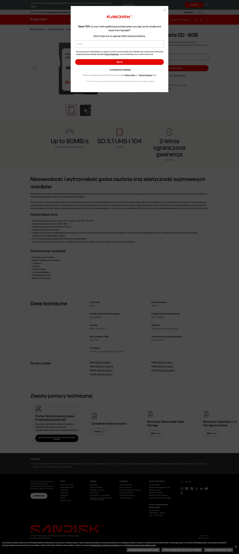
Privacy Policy (130, 75)
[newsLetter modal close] (164, 10)
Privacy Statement (111, 54)
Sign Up (120, 62)
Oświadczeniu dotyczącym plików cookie (140, 545)
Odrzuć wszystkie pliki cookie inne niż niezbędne (182, 550)
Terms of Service (145, 75)
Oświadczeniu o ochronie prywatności (105, 545)
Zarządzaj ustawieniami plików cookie (143, 550)
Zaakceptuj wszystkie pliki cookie (218, 550)
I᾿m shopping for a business (120, 69)
